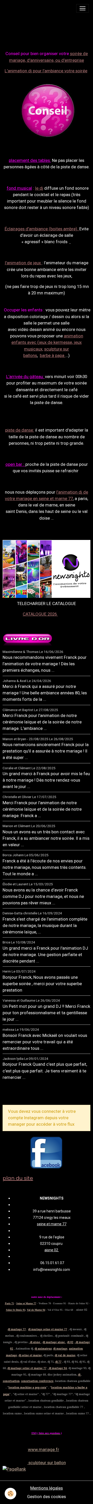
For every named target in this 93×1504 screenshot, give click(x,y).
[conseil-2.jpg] (47, 109)
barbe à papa (52, 355)
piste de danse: (19, 430)
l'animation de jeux (23, 262)
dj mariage (60, 1348)
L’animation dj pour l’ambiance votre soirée (46, 70)
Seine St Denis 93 (15, 1309)
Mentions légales (46, 1488)
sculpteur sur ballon (46, 1462)
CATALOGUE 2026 (40, 614)
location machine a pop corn (27, 1387)
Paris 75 (9, 1303)
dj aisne (35, 1342)
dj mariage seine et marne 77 (47, 1329)
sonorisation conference (37, 1381)
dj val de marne (65, 1355)
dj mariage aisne (54, 1342)
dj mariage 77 (17, 1329)
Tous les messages (30, 1094)
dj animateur (43, 1348)
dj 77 (58, 1361)
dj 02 (70, 1342)
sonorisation (11, 1381)
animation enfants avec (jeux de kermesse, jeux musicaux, (47, 342)
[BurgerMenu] (82, 8)
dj (79, 1374)
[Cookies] (10, 1493)
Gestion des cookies (46, 1496)
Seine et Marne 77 (26, 1303)
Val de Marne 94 (36, 1309)
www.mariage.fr (43, 1449)
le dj (39, 188)
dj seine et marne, (31, 1355)
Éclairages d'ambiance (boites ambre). (42, 228)
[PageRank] (46, 1469)
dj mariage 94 (57, 1368)
